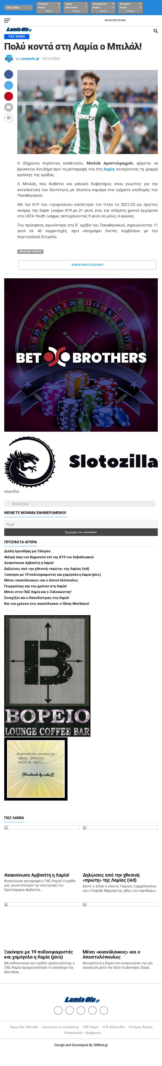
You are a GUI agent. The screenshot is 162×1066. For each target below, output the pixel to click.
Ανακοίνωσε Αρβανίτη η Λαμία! (29, 563)
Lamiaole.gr (29, 59)
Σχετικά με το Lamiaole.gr (60, 1027)
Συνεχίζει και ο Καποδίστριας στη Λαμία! (36, 598)
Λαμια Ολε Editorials (24, 1027)
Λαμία (109, 169)
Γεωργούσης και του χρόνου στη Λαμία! (35, 586)
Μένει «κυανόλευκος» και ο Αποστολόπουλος (41, 580)
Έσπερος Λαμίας (141, 1027)
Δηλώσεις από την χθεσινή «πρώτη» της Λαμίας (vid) (46, 569)
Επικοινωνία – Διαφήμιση (82, 1033)
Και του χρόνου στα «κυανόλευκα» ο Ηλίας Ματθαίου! (46, 604)
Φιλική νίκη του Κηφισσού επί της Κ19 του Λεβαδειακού (49, 557)
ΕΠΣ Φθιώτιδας (114, 1027)
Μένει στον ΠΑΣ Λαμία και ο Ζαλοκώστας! (37, 592)
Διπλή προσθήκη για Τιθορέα (27, 551)
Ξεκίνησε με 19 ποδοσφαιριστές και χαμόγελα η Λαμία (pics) (52, 575)
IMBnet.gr (100, 1045)
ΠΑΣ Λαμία (91, 1027)
